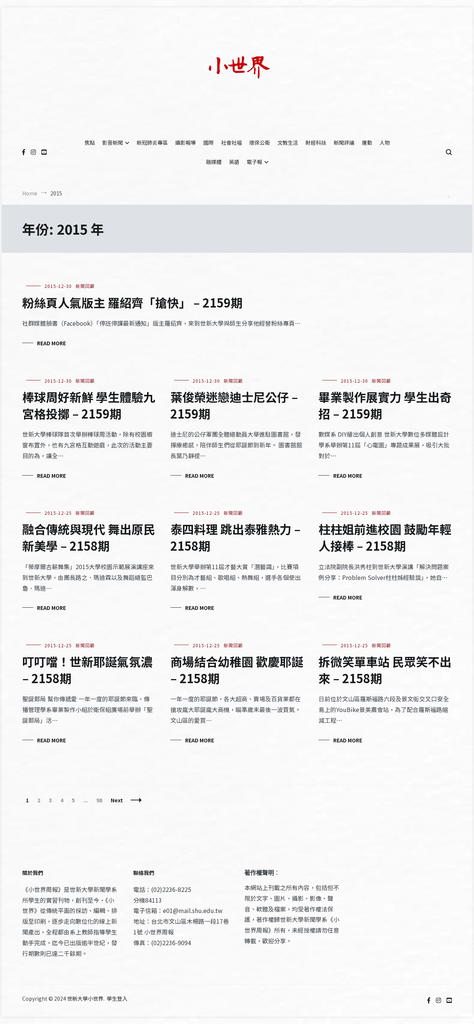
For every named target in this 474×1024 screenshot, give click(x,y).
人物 (385, 142)
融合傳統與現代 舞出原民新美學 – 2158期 (88, 537)
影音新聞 (112, 142)
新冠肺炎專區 (152, 142)
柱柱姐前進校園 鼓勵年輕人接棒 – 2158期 (384, 537)
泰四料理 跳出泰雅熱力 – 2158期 (235, 537)
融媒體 (213, 161)
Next (117, 800)
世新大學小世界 (85, 998)
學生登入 (117, 998)
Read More (51, 343)
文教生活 (287, 142)
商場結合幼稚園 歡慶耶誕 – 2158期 (236, 669)
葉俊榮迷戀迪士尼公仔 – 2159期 (234, 405)
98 (101, 800)
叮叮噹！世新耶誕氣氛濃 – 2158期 (87, 669)
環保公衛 (259, 142)
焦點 (89, 142)
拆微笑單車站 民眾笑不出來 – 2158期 (384, 669)
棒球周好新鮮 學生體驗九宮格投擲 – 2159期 (88, 405)
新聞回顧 (85, 286)
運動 (367, 142)
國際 (208, 142)
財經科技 (316, 142)
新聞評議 (344, 142)
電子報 (254, 161)
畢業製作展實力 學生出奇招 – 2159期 (384, 405)
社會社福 (231, 142)
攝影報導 (185, 142)
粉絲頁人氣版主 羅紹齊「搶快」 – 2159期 (132, 302)
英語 (234, 161)
